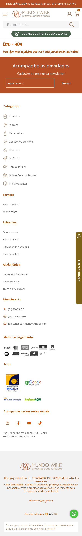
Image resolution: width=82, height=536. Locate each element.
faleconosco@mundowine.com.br (27, 323)
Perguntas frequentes (16, 274)
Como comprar (11, 281)
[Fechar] (78, 236)
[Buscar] (71, 24)
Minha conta (10, 211)
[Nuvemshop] (41, 502)
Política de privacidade (16, 246)
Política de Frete (12, 254)
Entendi (51, 528)
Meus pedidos (11, 204)
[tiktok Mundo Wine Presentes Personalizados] (40, 423)
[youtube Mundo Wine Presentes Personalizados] (29, 423)
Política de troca (12, 239)
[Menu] (6, 14)
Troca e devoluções (14, 288)
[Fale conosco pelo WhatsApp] (74, 514)
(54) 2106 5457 (16, 309)
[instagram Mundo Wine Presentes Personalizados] (7, 423)
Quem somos (10, 232)
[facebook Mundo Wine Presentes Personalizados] (18, 423)
